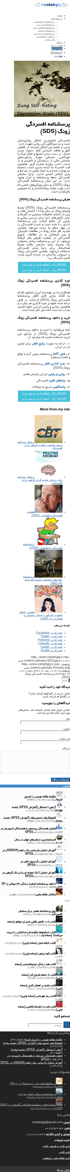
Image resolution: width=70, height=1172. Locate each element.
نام (67, 719)
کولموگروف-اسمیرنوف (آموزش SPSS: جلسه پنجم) (33, 1043)
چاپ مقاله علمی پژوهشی (56, 1158)
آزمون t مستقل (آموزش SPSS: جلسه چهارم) (37, 1049)
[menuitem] (31, 15)
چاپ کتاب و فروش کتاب (56, 1146)
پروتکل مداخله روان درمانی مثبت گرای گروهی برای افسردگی (40, 480)
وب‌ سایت (64, 738)
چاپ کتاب (64, 1152)
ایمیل (66, 729)
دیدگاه (65, 748)
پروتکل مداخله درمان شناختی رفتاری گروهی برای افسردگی (40, 445)
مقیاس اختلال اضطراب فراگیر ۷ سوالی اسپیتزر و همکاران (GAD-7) (41, 615)
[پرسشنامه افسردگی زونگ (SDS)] (42, 116)
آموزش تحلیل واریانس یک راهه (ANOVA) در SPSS (31, 1062)
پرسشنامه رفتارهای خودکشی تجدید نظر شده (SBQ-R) (43, 580)
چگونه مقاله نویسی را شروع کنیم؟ (43, 1039)
